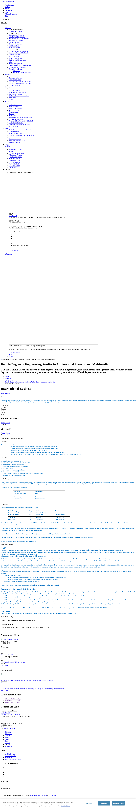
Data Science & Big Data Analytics (20, 65)
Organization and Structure (17, 153)
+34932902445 (5, 713)
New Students (9, 5)
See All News (5, 690)
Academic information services (18, 92)
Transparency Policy (15, 160)
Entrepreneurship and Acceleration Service (22, 135)
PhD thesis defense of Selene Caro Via (13, 662)
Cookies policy (53, 795)
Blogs (6, 144)
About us (12, 151)
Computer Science (14, 55)
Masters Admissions (15, 80)
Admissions (8, 74)
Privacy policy (42, 795)
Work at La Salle (14, 164)
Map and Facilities (10, 756)
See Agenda (4, 666)
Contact (7, 169)
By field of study (14, 49)
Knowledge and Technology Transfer (20, 117)
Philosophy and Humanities (17, 67)
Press (6, 16)
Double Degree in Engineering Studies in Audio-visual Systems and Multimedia (30, 382)
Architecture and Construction (18, 51)
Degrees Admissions (15, 78)
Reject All (104, 803)
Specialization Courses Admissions (20, 81)
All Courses (16, 71)
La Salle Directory (14, 166)
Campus (7, 87)
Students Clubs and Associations (19, 96)
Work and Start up (14, 90)
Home (7, 376)
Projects (11, 114)
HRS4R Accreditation (16, 119)
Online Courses (14, 42)
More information (14, 352)
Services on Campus (15, 94)
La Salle (7, 146)
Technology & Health (15, 69)
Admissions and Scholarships (22, 72)
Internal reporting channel (13, 759)
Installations (12, 98)
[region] (68, 803)
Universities (8, 12)
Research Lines (13, 112)
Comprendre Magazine (16, 123)
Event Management (15, 139)
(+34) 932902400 (9, 728)
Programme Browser (15, 31)
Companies (8, 10)
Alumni (7, 8)
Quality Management (15, 157)
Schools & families (11, 14)
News (10, 354)
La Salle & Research (15, 105)
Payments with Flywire (16, 85)
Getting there (13, 167)
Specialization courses (16, 40)
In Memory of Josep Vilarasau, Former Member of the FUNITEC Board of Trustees (27, 680)
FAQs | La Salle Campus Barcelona (20, 83)
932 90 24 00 (13, 216)
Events (11, 99)
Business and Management (17, 60)
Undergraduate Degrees (16, 35)
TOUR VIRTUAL (15, 250)
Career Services (14, 132)
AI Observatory (14, 126)
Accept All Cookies (118, 803)
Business (7, 128)
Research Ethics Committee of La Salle (21, 121)
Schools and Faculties (15, 155)
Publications (12, 115)
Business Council (14, 142)
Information (8, 254)
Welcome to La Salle (15, 149)
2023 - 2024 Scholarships (13, 699)
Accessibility (9, 757)
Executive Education (15, 44)
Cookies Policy (65, 806)
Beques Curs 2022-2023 (12, 702)
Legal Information (14, 162)
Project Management (15, 63)
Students (7, 7)
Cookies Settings (89, 803)
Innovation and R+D (15, 133)
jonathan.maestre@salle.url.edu (10, 714)
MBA (10, 62)
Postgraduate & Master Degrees (19, 38)
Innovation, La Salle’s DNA (17, 140)
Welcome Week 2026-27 (8, 655)
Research (8, 101)
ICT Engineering (14, 56)
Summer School (14, 46)
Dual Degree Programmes (17, 37)
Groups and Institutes (15, 108)
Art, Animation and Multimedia (18, 53)
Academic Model (14, 158)
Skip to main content (7, 1)
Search (7, 19)
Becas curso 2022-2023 (12, 701)
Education (8, 28)
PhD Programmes (14, 47)
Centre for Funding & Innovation (19, 124)
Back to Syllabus (6, 393)
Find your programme (16, 29)
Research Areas (14, 110)
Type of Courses (14, 33)
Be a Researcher (14, 106)
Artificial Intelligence (15, 58)
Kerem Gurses (5, 423)
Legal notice (33, 795)
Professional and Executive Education (21, 130)
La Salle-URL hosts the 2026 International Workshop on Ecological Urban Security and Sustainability (33, 688)
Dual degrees (9, 380)
